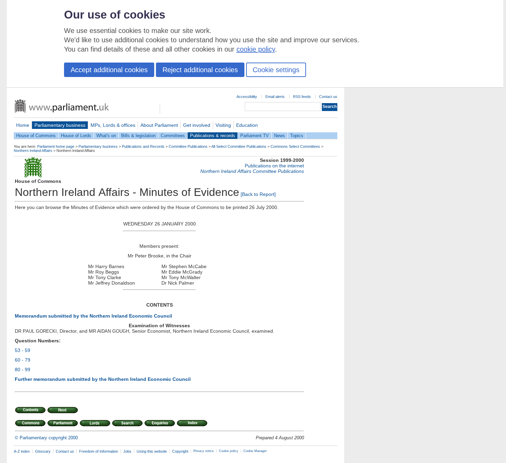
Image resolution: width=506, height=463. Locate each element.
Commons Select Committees (295, 146)
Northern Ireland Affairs (33, 150)
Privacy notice (203, 451)
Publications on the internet (274, 165)
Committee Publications (188, 146)
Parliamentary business (59, 125)
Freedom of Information (98, 451)
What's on (106, 135)
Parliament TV (254, 135)
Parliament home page (55, 146)
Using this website (152, 451)
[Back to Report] (258, 194)
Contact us (328, 97)
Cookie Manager (255, 451)
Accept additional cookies (109, 70)
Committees (173, 135)
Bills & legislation (138, 135)
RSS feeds (302, 97)
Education (247, 125)
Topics (296, 135)
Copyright (180, 451)
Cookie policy (228, 451)
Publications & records (212, 135)
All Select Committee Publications (238, 146)
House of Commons (36, 135)
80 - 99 (22, 369)
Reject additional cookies (200, 70)
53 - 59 (22, 350)
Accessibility (246, 97)
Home (22, 125)
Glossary (43, 451)
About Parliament (159, 125)
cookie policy (255, 49)
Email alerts (275, 97)
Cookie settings (276, 70)
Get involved (196, 125)
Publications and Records (143, 146)
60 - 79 (22, 360)
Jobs (127, 451)
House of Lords (76, 135)
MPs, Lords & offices (113, 125)
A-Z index (22, 451)
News (279, 135)
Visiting (223, 125)
